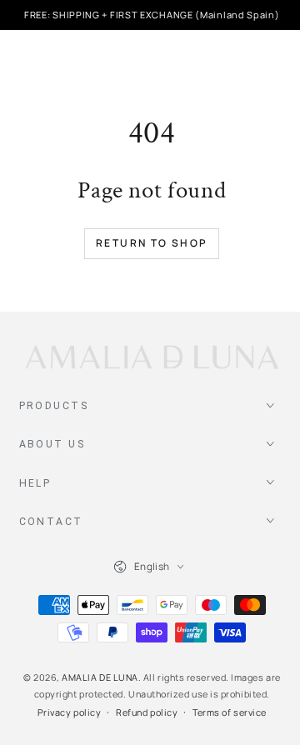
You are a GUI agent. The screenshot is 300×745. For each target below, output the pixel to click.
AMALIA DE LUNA (100, 677)
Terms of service (229, 712)
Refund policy (147, 712)
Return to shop (152, 243)
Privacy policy (70, 712)
